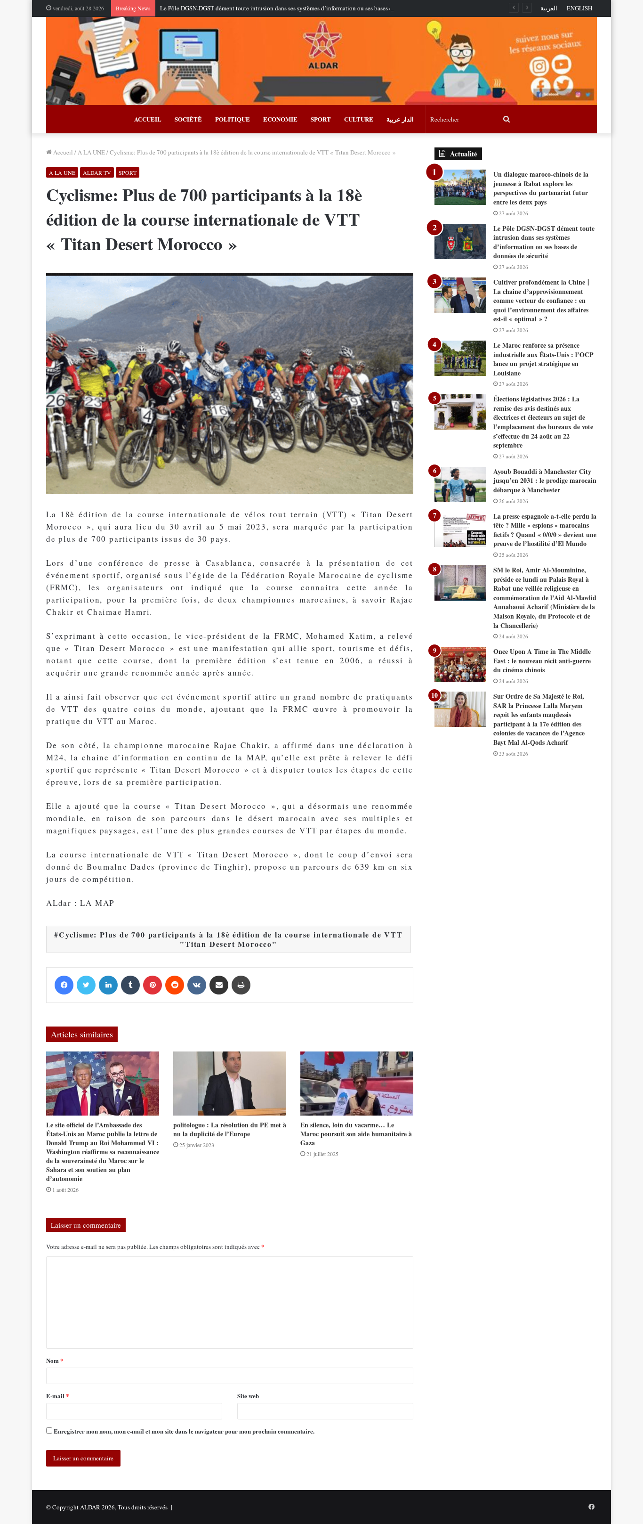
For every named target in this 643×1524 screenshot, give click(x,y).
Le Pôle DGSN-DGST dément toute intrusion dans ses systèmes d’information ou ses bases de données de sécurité (303, 8)
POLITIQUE (232, 118)
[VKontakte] (196, 985)
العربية (548, 8)
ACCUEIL (147, 118)
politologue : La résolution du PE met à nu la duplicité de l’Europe (229, 1129)
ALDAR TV (97, 172)
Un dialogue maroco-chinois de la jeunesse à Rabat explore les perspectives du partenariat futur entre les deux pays (540, 188)
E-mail (57, 1395)
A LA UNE (91, 152)
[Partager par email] (218, 985)
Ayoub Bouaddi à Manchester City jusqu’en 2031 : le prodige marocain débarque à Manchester (544, 480)
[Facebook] (64, 985)
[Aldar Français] (321, 61)
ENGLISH (579, 8)
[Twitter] (86, 985)
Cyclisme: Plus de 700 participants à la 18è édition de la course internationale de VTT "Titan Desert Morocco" (231, 939)
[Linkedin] (108, 985)
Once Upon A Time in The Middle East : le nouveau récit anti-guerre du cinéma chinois (542, 660)
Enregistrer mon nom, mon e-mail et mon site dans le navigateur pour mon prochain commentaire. (184, 1430)
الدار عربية (400, 118)
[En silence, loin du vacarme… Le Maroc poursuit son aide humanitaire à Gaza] (356, 1083)
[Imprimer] (241, 985)
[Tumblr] (130, 985)
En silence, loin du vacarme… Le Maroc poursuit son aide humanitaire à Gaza (356, 1134)
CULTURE (358, 118)
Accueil (62, 152)
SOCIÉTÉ (188, 118)
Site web (248, 1395)
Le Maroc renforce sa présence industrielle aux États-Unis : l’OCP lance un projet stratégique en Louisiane (543, 359)
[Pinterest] (152, 985)
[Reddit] (174, 985)
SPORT (321, 118)
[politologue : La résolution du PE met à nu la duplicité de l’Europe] (229, 1083)
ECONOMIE (280, 118)
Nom (55, 1360)
